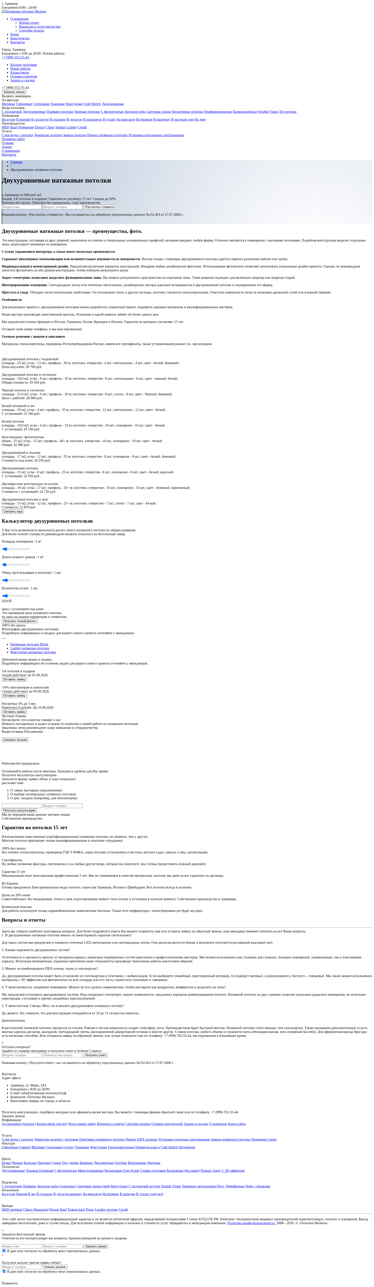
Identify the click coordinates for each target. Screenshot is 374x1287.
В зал (32, 1194)
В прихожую (92, 119)
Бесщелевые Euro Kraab (122, 1170)
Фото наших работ (82, 1124)
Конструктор (19, 38)
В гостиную (40, 119)
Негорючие (187, 1147)
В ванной (23, 119)
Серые (56, 1163)
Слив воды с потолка (17, 135)
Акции (7, 147)
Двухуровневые (34, 111)
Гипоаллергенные (121, 1147)
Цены (14, 34)
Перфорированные (218, 111)
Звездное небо (134, 111)
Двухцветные (104, 1163)
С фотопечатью (112, 111)
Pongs (90, 1209)
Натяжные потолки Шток (29, 644)
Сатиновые (41, 104)
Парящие (29, 1186)
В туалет (109, 119)
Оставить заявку (14, 679)
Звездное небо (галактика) (56, 1186)
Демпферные (235, 1186)
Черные (17, 1163)
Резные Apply (211, 1170)
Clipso (49, 127)
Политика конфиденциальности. (251, 1223)
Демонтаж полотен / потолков (56, 1139)
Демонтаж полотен (48, 135)
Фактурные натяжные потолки (33, 652)
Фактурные (74, 104)
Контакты (17, 42)
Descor (40, 127)
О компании (19, 19)
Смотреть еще (12, 511)
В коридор (127, 1194)
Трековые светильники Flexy (203, 1186)
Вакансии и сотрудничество (40, 26)
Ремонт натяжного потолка (107, 135)
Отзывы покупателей (167, 1124)
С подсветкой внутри (144, 1186)
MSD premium (12, 1209)
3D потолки (288, 111)
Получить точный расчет (19, 621)
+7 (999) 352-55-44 (16, 57)
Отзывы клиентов (23, 76)
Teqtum (60, 127)
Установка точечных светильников (184, 1139)
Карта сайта (237, 1124)
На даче (200, 119)
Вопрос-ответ (29, 22)
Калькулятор (19, 72)
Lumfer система (106, 1209)
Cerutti (82, 127)
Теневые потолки (87, 111)
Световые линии (158, 111)
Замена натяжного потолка (231, 1139)
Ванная (21, 1194)
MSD (5, 127)
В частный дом (182, 119)
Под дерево (70, 1163)
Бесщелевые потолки (187, 111)
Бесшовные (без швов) (183, 1170)
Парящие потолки (60, 111)
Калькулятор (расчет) (52, 1124)
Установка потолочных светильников (156, 135)
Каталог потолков (23, 64)
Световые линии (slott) (93, 1186)
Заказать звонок (14, 92)
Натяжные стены (264, 1139)
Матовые (8, 104)
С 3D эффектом (233, 1170)
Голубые (120, 1163)
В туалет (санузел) (149, 1194)
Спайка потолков (153, 1170)
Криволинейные (245, 111)
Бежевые (86, 1163)
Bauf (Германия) (22, 127)
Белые (6, 1163)
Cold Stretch (92, 104)
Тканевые (57, 104)
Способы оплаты (31, 30)
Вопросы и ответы (110, 1124)
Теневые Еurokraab (39, 1170)
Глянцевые (24, 104)
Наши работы (20, 68)
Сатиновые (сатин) (60, 1147)
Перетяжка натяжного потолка (102, 1139)
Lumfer (71, 127)
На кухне (8, 119)
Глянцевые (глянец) (16, 1147)
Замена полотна (74, 135)
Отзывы (8, 143)
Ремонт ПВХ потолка (142, 1139)
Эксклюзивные (113, 104)
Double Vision (268, 111)
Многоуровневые (91, 1170)
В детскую (74, 119)
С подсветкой (12, 111)
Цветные (44, 1163)
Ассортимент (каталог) (19, 1124)
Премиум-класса (147, 1147)
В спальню (58, 119)
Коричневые (137, 1163)
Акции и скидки (22, 80)
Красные (30, 1163)
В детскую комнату (67, 1194)
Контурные (119, 1186)
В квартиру (161, 119)
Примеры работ (13, 139)
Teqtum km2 (76, 1209)
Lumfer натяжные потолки (29, 648)
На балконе (144, 119)
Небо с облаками (257, 1186)
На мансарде (125, 119)
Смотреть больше (15, 739)
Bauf (63, 1209)
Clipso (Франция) (35, 1209)
